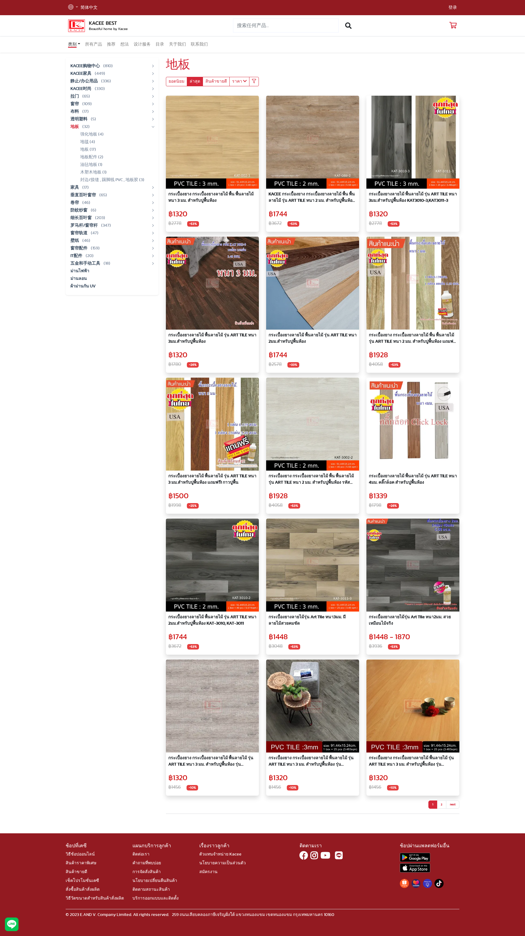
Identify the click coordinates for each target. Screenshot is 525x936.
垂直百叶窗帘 (83, 195)
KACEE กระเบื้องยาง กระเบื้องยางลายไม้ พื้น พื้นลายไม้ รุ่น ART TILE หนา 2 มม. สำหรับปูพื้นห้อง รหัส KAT (312, 198)
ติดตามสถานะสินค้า (151, 889)
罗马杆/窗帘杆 (84, 225)
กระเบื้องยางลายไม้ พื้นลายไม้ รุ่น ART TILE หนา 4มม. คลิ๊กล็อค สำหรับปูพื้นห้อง (413, 479)
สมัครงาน (208, 872)
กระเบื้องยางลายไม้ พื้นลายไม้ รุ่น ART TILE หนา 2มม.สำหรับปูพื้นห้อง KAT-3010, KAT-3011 (212, 620)
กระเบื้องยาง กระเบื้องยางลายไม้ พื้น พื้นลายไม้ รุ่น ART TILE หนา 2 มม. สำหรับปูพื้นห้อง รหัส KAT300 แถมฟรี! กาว (311, 480)
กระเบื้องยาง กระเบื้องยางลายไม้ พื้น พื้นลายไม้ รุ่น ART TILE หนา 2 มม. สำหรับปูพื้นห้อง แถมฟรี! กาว (413, 339)
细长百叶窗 (81, 218)
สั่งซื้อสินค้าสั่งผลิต (83, 889)
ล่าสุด (195, 81)
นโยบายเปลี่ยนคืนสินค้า (154, 881)
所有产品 (93, 44)
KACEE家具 (81, 73)
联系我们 (199, 44)
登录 (452, 7)
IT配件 (76, 256)
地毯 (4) (87, 142)
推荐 (111, 44)
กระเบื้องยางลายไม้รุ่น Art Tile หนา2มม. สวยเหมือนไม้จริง (410, 620)
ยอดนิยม (176, 81)
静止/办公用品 (84, 81)
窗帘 (75, 104)
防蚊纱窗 (79, 210)
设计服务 (142, 44)
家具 (75, 187)
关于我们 (177, 44)
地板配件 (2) (91, 157)
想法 (124, 44)
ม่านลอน (78, 278)
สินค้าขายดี (216, 81)
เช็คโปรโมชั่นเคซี (82, 881)
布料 (75, 111)
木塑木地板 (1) (93, 172)
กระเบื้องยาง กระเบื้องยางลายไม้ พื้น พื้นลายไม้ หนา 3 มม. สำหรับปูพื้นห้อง (211, 197)
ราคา (237, 81)
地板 (75, 127)
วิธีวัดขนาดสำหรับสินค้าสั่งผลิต (95, 898)
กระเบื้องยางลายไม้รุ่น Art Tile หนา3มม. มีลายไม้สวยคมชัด (307, 620)
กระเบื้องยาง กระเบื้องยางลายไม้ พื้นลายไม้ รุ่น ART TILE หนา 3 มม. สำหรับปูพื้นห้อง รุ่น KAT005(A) (411, 762)
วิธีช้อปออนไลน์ (80, 854)
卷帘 (75, 203)
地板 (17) (88, 149)
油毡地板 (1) (91, 165)
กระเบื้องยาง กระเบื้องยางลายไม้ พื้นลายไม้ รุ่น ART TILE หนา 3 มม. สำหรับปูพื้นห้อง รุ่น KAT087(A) (210, 762)
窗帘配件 (79, 248)
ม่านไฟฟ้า (79, 271)
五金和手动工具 (85, 263)
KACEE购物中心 (85, 66)
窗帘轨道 (79, 233)
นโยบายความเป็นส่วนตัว (222, 863)
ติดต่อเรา (140, 854)
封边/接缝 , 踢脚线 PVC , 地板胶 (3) (112, 180)
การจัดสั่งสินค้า (146, 872)
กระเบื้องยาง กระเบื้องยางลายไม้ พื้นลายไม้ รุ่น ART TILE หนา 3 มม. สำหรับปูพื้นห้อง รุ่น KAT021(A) (311, 762)
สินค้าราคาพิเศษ (81, 863)
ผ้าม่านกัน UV (83, 286)
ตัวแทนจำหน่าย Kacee (220, 854)
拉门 (75, 96)
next (452, 804)
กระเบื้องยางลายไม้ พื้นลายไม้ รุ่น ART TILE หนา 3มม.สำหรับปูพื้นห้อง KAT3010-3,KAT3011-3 (413, 197)
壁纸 (75, 240)
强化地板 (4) (92, 134)
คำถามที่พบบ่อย (146, 863)
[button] (73, 7)
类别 (72, 44)
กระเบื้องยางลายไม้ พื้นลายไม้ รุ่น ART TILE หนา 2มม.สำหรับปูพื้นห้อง (313, 338)
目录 (160, 44)
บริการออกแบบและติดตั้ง (155, 898)
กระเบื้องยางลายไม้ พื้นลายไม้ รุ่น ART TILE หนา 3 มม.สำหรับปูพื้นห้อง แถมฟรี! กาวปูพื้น (212, 479)
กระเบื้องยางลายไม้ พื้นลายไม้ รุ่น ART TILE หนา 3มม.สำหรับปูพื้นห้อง (212, 338)
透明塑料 (79, 119)
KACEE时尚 (81, 89)
